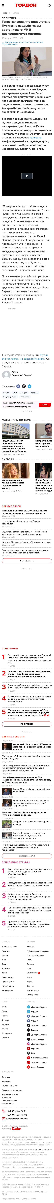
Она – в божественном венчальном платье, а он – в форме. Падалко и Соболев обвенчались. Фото (30, 871)
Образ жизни (8, 977)
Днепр (5, 1029)
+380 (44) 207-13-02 (16, 1115)
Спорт (4, 964)
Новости (6, 941)
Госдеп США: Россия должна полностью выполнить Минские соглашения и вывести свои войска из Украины (14, 445)
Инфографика (8, 986)
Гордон (5, 13)
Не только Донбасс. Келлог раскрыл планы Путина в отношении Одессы (24, 813)
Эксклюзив (32, 973)
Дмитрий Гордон (39, 1007)
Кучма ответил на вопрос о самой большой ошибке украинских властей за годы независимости (29, 699)
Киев (4, 1007)
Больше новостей (27, 856)
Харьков (5, 1024)
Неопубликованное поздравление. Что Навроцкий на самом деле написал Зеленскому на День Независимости (26, 780)
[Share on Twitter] (24, 386)
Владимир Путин (10, 397)
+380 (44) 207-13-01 (16, 1111)
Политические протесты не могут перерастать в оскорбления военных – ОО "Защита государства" (25, 847)
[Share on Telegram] (29, 386)
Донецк (5, 1020)
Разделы (31, 941)
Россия (6, 393)
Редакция (6, 1081)
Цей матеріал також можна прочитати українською (24, 43)
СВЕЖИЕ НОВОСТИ (13, 736)
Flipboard (35, 1048)
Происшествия (8, 981)
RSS (33, 1053)
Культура (6, 968)
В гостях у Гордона (35, 955)
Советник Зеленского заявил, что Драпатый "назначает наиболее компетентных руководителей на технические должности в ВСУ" (29, 659)
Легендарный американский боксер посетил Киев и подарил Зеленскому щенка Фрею (30, 686)
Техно (4, 973)
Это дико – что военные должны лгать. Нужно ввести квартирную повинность (25, 551)
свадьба (34, 393)
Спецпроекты (33, 995)
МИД (15, 393)
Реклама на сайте (10, 1086)
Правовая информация (12, 1090)
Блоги (29, 960)
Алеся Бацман (37, 1039)
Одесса (5, 1015)
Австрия (24, 393)
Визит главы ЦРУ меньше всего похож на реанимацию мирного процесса (24, 511)
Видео (30, 981)
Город (4, 1001)
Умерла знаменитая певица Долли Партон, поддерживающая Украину (13, 484)
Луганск (5, 1037)
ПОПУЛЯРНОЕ (10, 648)
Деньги (5, 955)
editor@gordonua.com (17, 1118)
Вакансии (6, 1077)
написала (36, 137)
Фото (29, 977)
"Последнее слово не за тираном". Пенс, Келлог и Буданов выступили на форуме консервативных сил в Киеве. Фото (29, 712)
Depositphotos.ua (42, 1149)
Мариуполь (7, 1033)
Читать (45, 405)
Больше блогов (27, 561)
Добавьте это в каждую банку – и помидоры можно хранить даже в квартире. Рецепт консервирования (30, 896)
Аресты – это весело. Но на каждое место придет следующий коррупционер (24, 532)
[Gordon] (26, 5)
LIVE (29, 968)
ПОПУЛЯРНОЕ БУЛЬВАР (16, 862)
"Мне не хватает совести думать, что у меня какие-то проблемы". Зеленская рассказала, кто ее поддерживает (30, 910)
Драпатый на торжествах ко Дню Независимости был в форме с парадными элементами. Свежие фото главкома (29, 924)
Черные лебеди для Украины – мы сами (26, 542)
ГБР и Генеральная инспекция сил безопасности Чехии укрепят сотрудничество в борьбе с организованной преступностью (25, 768)
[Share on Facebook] (18, 386)
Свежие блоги (11, 506)
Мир (4, 960)
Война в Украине (9, 946)
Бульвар (8, 459)
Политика (15, 13)
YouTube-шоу (33, 990)
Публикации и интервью (38, 951)
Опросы (30, 986)
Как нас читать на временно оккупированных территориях (10, 1098)
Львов (4, 1011)
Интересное (7, 990)
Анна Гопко (24, 397)
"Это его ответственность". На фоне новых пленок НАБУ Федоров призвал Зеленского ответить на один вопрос (30, 674)
